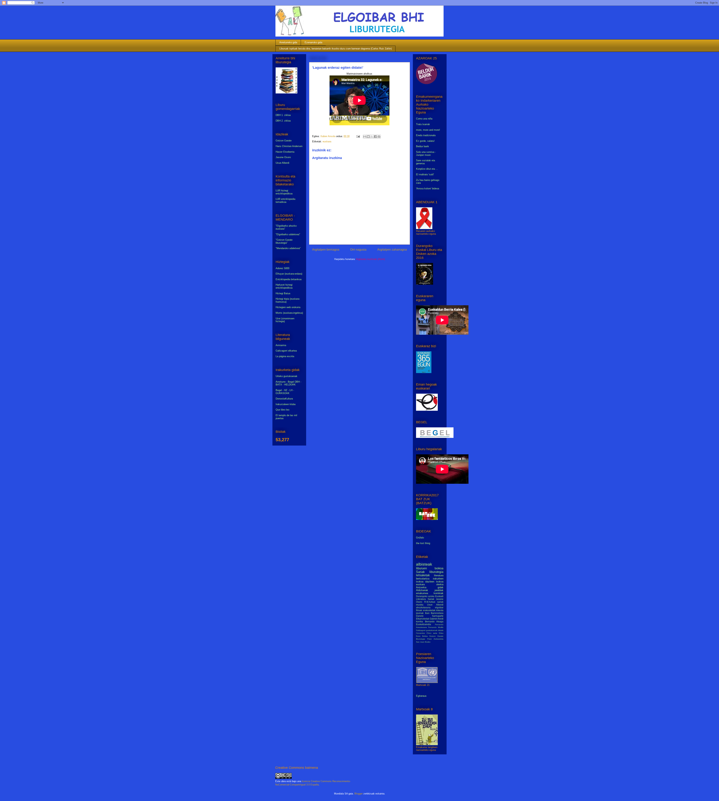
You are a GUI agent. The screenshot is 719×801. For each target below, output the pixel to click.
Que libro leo (282, 409)
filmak (419, 610)
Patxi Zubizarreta (435, 639)
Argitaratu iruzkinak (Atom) (370, 259)
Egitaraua (421, 695)
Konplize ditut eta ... (427, 168)
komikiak (438, 593)
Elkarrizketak (422, 618)
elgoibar (439, 607)
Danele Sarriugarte (429, 616)
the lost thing (423, 543)
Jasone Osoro (283, 157)
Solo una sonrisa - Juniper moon (426, 153)
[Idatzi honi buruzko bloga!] (368, 136)
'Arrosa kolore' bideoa (427, 188)
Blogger (358, 793)
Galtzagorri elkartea (286, 350)
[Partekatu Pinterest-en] (379, 136)
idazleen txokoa (434, 581)
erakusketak (429, 610)
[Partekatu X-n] (372, 136)
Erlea (441, 633)
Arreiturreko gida (288, 42)
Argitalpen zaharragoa (392, 249)
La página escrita (285, 356)
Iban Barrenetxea (434, 613)
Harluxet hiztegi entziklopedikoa (284, 286)
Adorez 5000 (282, 268)
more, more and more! (428, 129)
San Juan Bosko (423, 642)
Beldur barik (422, 146)
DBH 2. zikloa (283, 120)
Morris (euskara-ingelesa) (289, 312)
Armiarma (281, 345)
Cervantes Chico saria (426, 633)
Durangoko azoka (425, 596)
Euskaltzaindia (423, 624)
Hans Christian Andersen (289, 146)
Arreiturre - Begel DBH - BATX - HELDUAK (288, 383)
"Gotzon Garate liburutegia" (284, 241)
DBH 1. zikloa (283, 115)
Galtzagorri (420, 630)
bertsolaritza (422, 578)
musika (419, 604)
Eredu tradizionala (426, 135)
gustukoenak (431, 630)
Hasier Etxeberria (285, 151)
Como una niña (424, 118)
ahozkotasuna (423, 607)
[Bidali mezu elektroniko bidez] (365, 136)
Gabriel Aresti (436, 618)
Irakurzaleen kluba (285, 404)
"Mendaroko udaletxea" (288, 248)
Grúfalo (420, 537)
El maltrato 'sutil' (425, 174)
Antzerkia (421, 587)
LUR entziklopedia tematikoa (285, 200)
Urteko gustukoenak (286, 376)
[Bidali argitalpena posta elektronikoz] (358, 136)
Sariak (420, 571)
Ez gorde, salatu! (425, 141)
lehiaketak (423, 575)
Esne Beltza (422, 636)
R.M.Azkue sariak (434, 602)
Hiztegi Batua (283, 293)
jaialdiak (439, 590)
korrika (419, 621)
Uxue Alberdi (282, 162)
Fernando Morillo (435, 627)
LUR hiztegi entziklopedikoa (284, 192)
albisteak (424, 564)
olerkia (439, 584)
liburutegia (436, 571)
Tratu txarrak (423, 124)
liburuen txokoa (429, 568)
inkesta (439, 610)
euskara (327, 141)
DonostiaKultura (284, 398)
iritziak (440, 630)
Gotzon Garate (284, 140)
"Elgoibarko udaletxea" (288, 234)
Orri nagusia (358, 249)
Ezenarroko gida (313, 42)
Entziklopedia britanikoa (288, 279)
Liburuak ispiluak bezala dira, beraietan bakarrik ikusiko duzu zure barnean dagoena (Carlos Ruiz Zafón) (335, 48)
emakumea (422, 593)
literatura (438, 575)
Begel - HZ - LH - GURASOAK (285, 392)
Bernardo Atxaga (434, 621)
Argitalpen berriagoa (325, 249)
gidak (440, 587)
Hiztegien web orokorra (288, 307)
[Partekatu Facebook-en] (375, 136)
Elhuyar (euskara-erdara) (289, 273)
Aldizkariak (422, 590)
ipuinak (420, 613)
